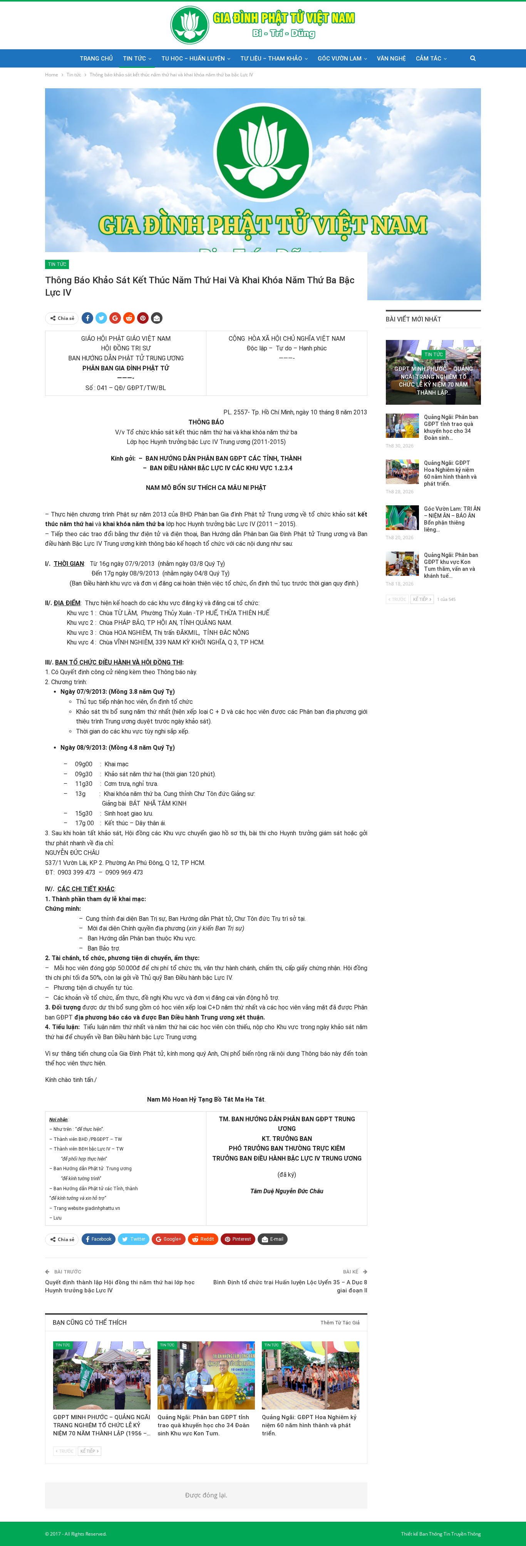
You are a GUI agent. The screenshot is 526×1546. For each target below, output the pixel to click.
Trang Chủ (96, 58)
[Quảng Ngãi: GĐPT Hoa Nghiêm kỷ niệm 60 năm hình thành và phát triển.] (310, 1375)
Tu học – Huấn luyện (193, 58)
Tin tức (134, 58)
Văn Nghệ (391, 58)
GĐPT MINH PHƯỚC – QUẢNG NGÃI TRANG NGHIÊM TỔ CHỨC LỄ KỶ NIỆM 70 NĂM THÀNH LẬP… (433, 380)
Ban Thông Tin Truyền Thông (450, 1534)
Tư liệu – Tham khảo (271, 58)
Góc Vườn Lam (340, 58)
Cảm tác (428, 58)
